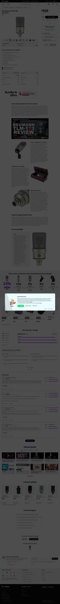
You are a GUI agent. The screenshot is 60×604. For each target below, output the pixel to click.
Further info (35, 305)
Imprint (45, 308)
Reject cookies (28, 305)
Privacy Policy (50, 308)
